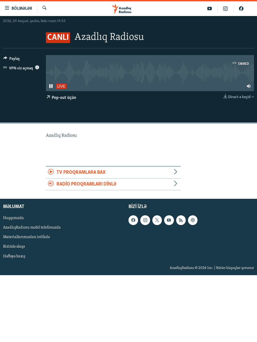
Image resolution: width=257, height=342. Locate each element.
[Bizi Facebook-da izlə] (241, 9)
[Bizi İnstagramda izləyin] (225, 9)
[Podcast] (193, 220)
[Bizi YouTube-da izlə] (210, 9)
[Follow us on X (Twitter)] (157, 220)
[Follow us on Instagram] (145, 220)
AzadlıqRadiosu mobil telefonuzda (32, 228)
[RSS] (181, 220)
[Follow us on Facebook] (133, 220)
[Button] (11, 60)
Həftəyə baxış (14, 256)
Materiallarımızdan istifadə (26, 237)
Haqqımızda (13, 218)
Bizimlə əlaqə (14, 247)
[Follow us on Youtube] (169, 220)
